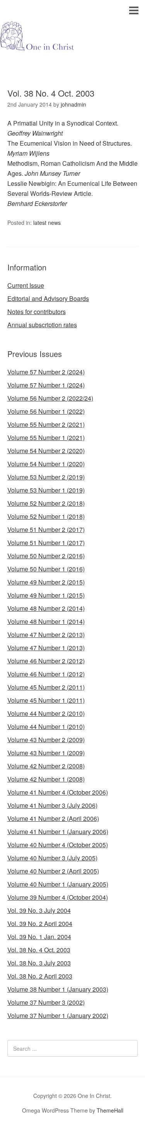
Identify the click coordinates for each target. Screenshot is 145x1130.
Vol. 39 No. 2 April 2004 (39, 923)
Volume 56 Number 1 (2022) (46, 411)
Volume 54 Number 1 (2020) (46, 463)
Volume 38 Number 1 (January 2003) (57, 989)
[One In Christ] (72, 44)
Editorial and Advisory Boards (48, 298)
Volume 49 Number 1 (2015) (46, 595)
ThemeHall (110, 1110)
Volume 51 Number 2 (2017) (46, 529)
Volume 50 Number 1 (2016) (46, 568)
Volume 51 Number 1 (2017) (46, 542)
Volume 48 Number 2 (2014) (46, 608)
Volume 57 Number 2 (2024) (46, 371)
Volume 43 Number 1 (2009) (46, 752)
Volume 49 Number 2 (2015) (46, 582)
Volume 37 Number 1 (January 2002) (57, 1015)
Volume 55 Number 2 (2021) (46, 424)
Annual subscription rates (42, 324)
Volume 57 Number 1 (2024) (46, 385)
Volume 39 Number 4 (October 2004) (57, 897)
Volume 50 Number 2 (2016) (46, 555)
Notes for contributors (36, 311)
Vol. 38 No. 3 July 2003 (39, 962)
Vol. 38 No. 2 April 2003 (39, 976)
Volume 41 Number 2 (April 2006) (53, 818)
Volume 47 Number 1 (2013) (46, 647)
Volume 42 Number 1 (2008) (46, 779)
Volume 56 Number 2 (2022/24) (50, 398)
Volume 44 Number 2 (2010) (46, 713)
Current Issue (25, 285)
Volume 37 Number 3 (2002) (46, 1002)
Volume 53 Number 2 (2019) (46, 476)
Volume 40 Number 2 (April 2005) (53, 871)
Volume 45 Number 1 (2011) (46, 700)
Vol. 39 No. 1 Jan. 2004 (39, 936)
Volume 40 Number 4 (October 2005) (57, 844)
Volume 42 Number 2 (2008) (46, 765)
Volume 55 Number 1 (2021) (46, 437)
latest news (47, 222)
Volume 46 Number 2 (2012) (46, 660)
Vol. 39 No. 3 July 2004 (39, 910)
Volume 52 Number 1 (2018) (46, 516)
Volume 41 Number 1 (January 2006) (57, 831)
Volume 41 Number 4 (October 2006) (57, 792)
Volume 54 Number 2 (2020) (46, 450)
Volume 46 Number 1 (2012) (46, 674)
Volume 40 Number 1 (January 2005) (57, 884)
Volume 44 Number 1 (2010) (46, 726)
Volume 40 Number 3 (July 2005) (52, 857)
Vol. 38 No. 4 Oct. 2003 (38, 949)
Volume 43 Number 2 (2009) (46, 739)
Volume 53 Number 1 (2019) (46, 490)
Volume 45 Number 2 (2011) (46, 687)
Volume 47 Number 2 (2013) (46, 634)
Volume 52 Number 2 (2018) (46, 503)
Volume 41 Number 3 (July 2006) (52, 805)
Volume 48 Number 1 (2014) (46, 621)
